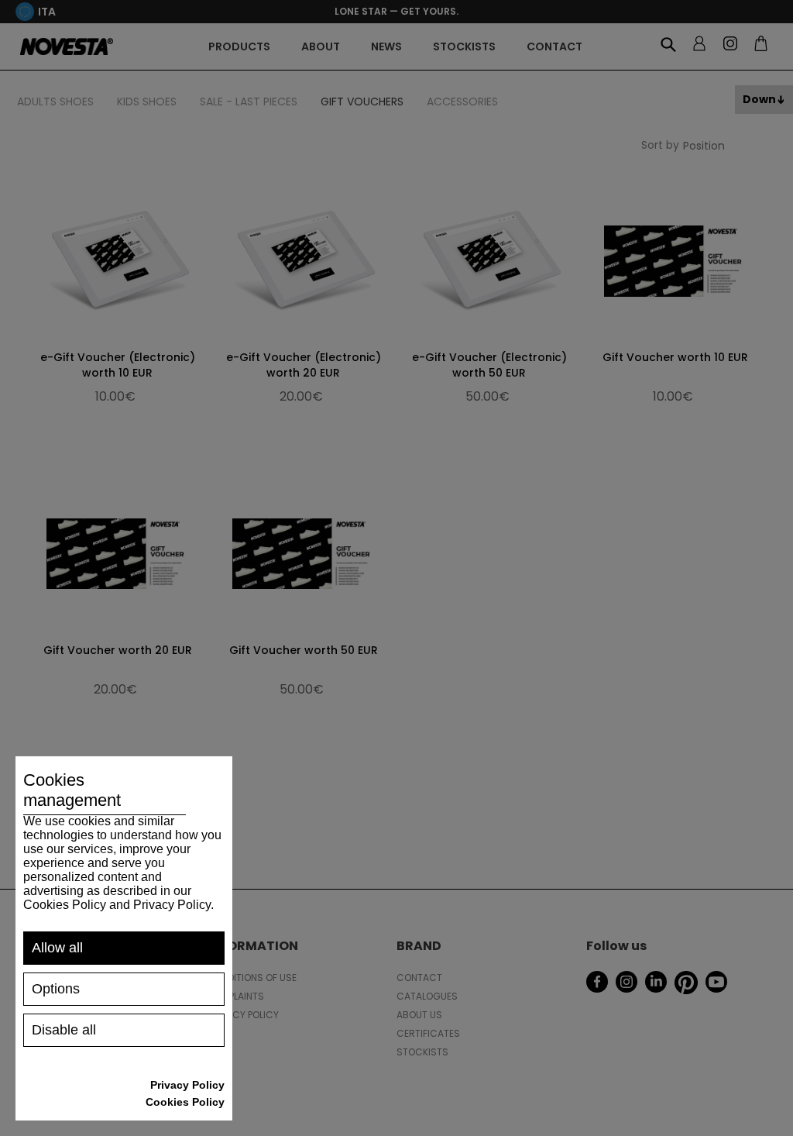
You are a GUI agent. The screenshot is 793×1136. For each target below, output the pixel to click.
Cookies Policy (185, 1102)
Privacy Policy (187, 1085)
